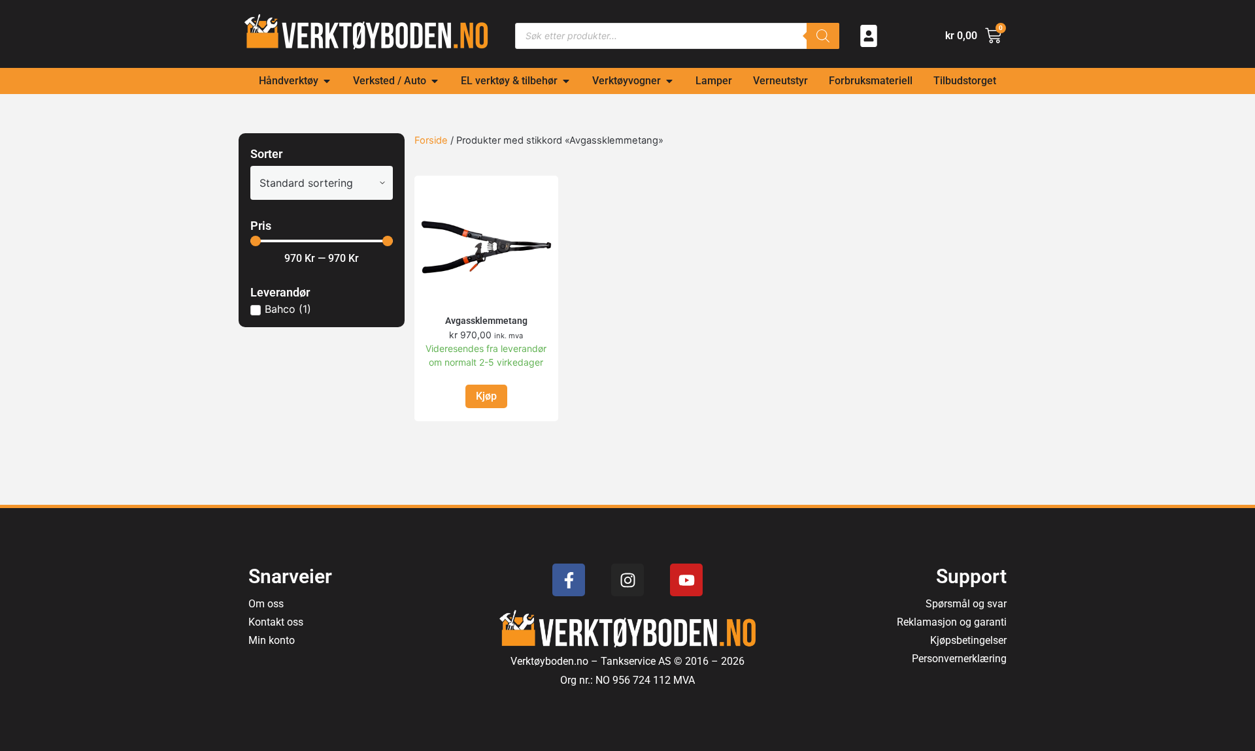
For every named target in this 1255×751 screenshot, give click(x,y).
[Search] (823, 36)
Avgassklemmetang (486, 320)
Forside (431, 140)
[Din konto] (869, 36)
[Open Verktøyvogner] (669, 81)
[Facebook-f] (568, 580)
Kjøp (486, 396)
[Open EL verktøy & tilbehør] (566, 81)
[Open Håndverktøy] (327, 81)
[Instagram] (627, 580)
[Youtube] (686, 580)
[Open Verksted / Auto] (434, 81)
